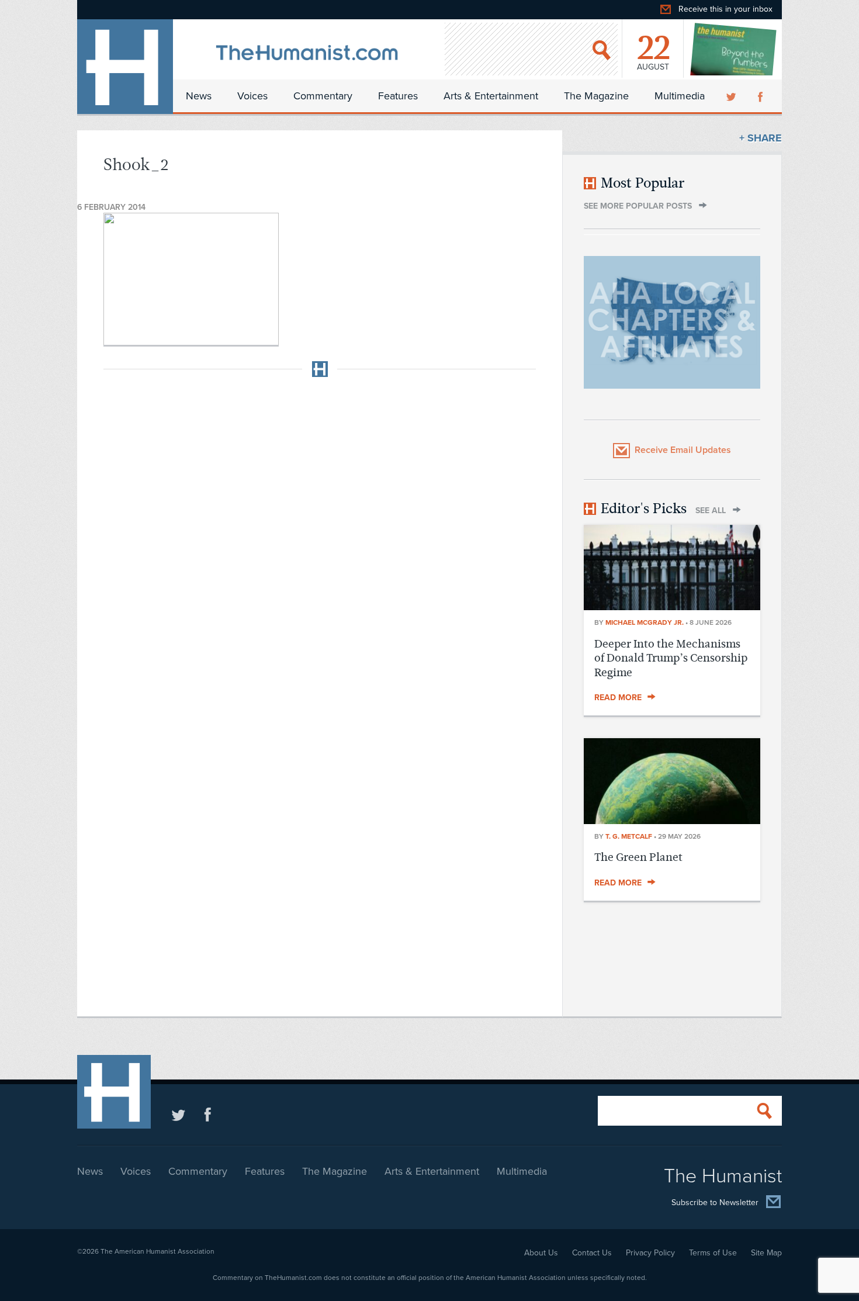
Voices (252, 95)
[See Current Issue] (734, 49)
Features (398, 95)
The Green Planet (638, 857)
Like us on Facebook (208, 1114)
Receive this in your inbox (725, 9)
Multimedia (679, 95)
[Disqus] (319, 532)
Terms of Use (713, 1253)
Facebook (761, 95)
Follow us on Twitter (178, 1114)
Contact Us (592, 1253)
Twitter (732, 95)
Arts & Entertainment (491, 95)
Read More (618, 698)
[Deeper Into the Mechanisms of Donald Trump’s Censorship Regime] (672, 606)
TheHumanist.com (125, 66)
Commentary (322, 95)
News (199, 95)
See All (710, 510)
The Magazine (596, 95)
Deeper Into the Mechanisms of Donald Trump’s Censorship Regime (670, 658)
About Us (541, 1253)
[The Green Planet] (672, 820)
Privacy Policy (650, 1253)
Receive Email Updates (683, 450)
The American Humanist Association (157, 1251)
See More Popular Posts (638, 206)
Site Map (766, 1253)
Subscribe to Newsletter (714, 1203)
